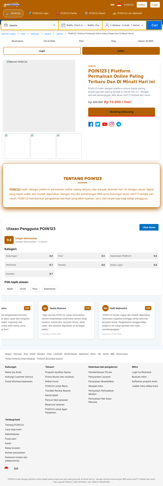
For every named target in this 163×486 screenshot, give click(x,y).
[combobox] (30, 25)
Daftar (142, 4)
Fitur (34, 288)
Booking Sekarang (121, 112)
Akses (10, 288)
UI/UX (23, 288)
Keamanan (50, 288)
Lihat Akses (149, 227)
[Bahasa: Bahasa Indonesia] (6, 468)
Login (155, 4)
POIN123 (14, 189)
